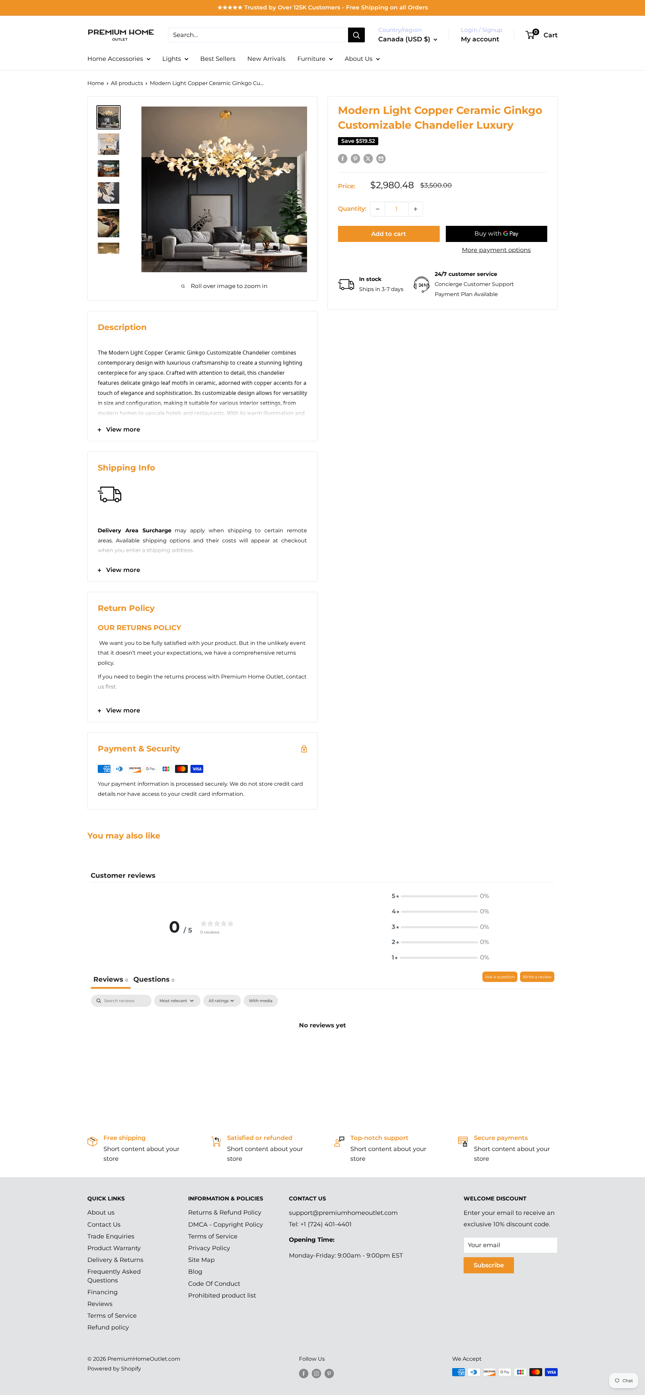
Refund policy (108, 1327)
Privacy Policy (209, 1248)
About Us (359, 59)
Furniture (311, 59)
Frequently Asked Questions (114, 1276)
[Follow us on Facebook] (303, 1373)
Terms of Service (112, 1315)
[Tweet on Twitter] (368, 158)
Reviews (100, 1304)
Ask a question (500, 976)
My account (480, 39)
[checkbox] (261, 1001)
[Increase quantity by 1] (415, 209)
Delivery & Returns (115, 1260)
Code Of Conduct (214, 1283)
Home (95, 83)
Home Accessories (115, 59)
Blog (195, 1271)
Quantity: (352, 208)
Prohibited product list (222, 1295)
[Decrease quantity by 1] (378, 209)
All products (127, 83)
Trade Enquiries (110, 1236)
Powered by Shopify (114, 1368)
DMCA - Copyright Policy (225, 1224)
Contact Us (104, 1224)
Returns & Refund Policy (224, 1212)
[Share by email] (381, 158)
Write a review (537, 976)
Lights (171, 59)
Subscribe (489, 1265)
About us (101, 1212)
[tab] (154, 980)
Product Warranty (114, 1248)
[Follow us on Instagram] (316, 1373)
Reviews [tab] (110, 979)
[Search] (356, 35)
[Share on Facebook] (342, 158)
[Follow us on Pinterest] (329, 1373)
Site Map (201, 1260)
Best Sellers (217, 59)
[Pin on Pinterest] (355, 158)
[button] (440, 896)
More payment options (496, 250)
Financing (102, 1292)
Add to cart (388, 234)
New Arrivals (266, 59)
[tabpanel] (322, 1047)
